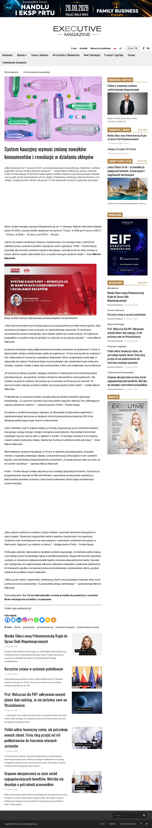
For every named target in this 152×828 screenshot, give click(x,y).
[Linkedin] (148, 48)
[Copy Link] (47, 620)
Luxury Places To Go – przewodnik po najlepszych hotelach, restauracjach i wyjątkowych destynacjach (126, 171)
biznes (17, 627)
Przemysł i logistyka (84, 744)
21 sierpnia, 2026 (11, 647)
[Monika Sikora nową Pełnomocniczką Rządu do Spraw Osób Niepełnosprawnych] (87, 644)
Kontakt (83, 48)
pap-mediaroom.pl (21, 608)
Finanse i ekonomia (83, 684)
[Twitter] (13, 620)
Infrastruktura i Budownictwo (66, 55)
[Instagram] (24, 620)
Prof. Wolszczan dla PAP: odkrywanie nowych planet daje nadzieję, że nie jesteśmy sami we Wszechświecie (35, 699)
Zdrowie (131, 55)
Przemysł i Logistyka (113, 55)
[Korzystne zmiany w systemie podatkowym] (87, 677)
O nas (74, 48)
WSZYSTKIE (142, 130)
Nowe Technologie (92, 55)
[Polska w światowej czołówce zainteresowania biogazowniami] (127, 103)
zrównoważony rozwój (88, 627)
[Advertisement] (53, 204)
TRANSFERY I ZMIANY (119, 130)
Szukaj (131, 48)
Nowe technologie (83, 709)
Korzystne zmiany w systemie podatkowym (33, 668)
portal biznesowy (45, 627)
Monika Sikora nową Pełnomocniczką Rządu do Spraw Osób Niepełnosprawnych (35, 638)
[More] (53, 620)
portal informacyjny (65, 627)
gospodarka (29, 627)
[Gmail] (30, 620)
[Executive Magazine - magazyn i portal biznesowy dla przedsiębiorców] (77, 33)
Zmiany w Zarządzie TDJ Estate (121, 149)
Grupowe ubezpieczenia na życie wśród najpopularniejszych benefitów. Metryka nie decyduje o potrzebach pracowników (34, 779)
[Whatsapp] (36, 620)
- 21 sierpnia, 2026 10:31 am (118, 143)
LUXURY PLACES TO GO (120, 161)
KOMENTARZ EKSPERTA (120, 80)
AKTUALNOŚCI (115, 283)
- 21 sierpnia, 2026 (130, 305)
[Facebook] (143, 48)
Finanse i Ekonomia (39, 55)
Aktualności (7, 55)
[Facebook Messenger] (42, 620)
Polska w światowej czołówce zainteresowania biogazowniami (123, 87)
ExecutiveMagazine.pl (28, 824)
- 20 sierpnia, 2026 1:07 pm (117, 153)
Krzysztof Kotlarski (115, 305)
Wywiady (21, 55)
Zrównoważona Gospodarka (14, 62)
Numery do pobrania (101, 48)
